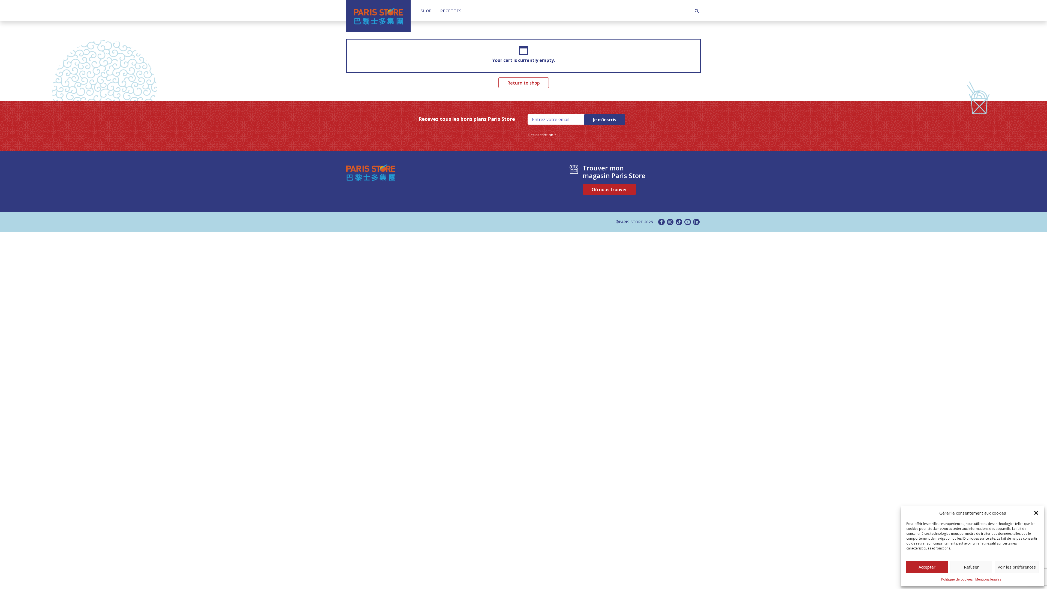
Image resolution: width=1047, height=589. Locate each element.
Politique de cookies (957, 579)
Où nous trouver (609, 190)
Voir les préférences (1017, 567)
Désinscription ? (542, 134)
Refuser (971, 567)
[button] (1036, 513)
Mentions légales (988, 579)
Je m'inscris (604, 120)
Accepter (927, 567)
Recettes (451, 10)
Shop (426, 10)
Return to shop (523, 83)
